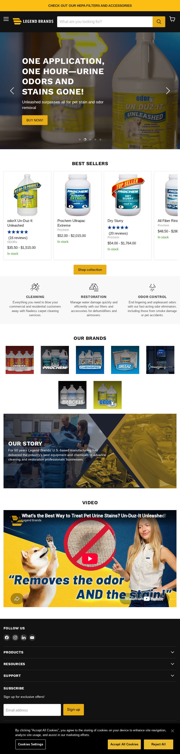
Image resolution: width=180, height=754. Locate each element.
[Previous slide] (13, 90)
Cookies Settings (30, 744)
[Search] (159, 21)
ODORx (12, 242)
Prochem (63, 230)
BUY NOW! (34, 120)
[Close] (172, 731)
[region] (90, 738)
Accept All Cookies (124, 744)
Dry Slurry (115, 221)
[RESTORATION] (93, 300)
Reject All (158, 744)
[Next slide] (167, 90)
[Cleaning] (35, 300)
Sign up (73, 709)
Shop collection (90, 270)
